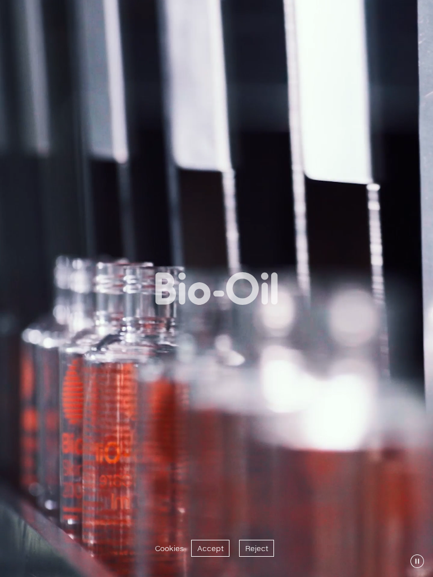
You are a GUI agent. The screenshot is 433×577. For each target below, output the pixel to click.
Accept (210, 548)
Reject (256, 548)
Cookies (169, 548)
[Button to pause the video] (417, 561)
